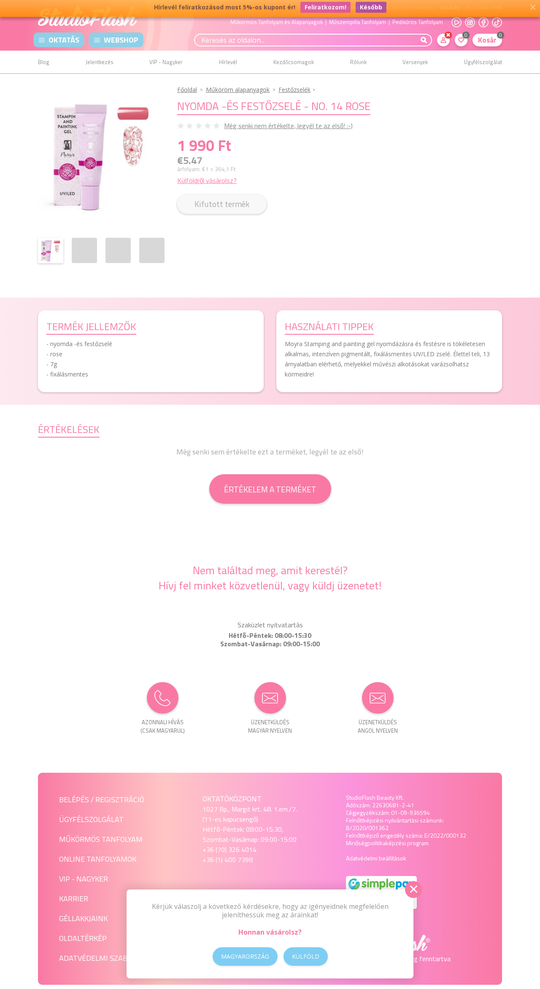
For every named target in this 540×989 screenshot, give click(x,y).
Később (371, 9)
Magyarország (245, 956)
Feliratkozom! (325, 9)
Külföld (305, 956)
